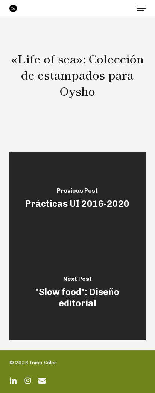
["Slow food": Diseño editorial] (77, 293)
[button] (141, 8)
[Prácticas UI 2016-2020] (77, 199)
